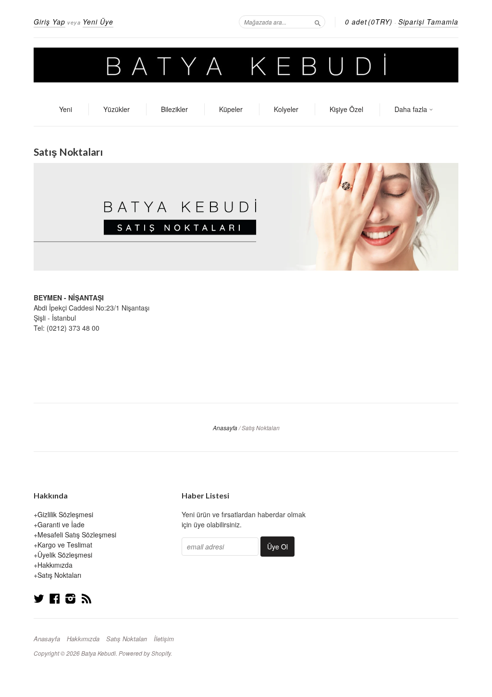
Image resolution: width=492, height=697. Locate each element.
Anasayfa (225, 427)
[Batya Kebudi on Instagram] (70, 598)
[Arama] (317, 22)
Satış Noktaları (59, 575)
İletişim (164, 638)
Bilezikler (174, 109)
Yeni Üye (98, 21)
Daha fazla (411, 109)
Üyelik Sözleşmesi (64, 555)
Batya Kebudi (98, 653)
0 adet (369, 21)
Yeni (65, 109)
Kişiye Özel (346, 109)
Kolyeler (286, 109)
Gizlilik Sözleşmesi (65, 514)
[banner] (246, 66)
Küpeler (231, 109)
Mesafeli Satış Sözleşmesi (76, 534)
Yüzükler (116, 109)
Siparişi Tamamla (428, 21)
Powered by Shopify (145, 653)
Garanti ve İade (61, 524)
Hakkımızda (55, 565)
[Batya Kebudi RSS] (86, 598)
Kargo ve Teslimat (64, 544)
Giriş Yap (49, 21)
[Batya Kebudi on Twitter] (39, 598)
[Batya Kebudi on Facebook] (54, 598)
